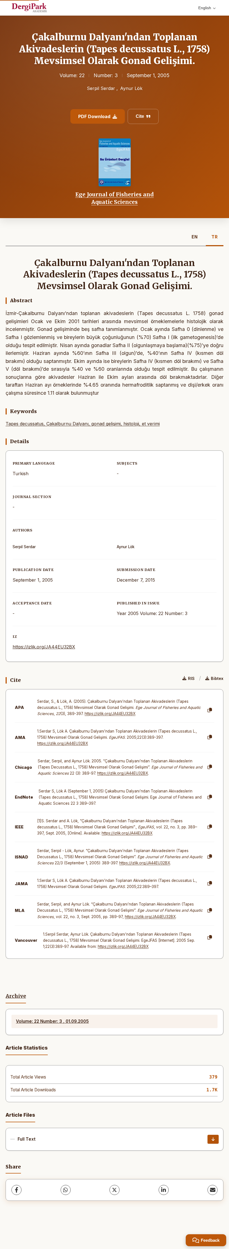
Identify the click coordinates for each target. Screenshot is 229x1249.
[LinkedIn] (164, 1190)
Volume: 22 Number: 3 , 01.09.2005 (52, 1021)
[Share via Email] (212, 1190)
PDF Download (94, 116)
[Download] (213, 1139)
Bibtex (217, 678)
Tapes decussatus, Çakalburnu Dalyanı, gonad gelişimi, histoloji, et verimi (83, 423)
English (204, 8)
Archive (16, 996)
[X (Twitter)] (114, 1190)
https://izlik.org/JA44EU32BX (44, 647)
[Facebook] (16, 1190)
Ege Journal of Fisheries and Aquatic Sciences (114, 198)
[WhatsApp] (66, 1190)
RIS (191, 678)
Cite (140, 116)
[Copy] (209, 710)
